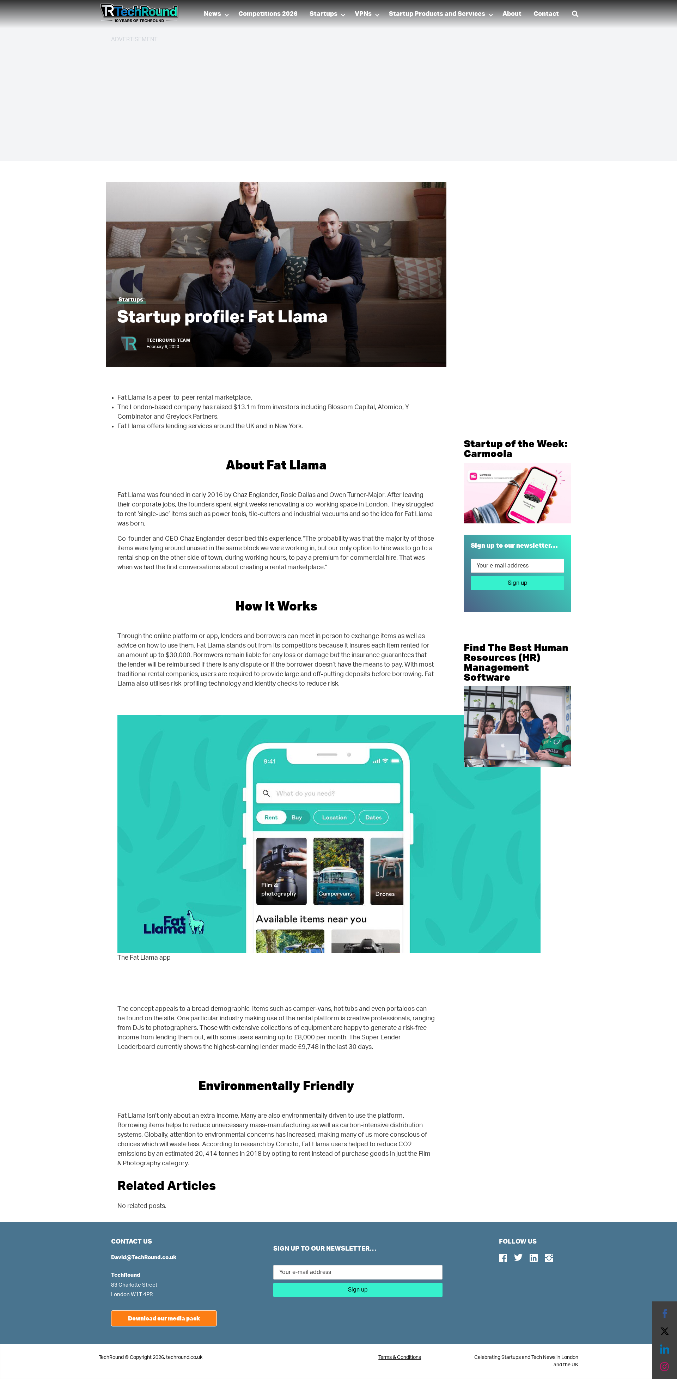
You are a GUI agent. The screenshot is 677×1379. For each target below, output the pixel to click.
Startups (323, 14)
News (212, 14)
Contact (546, 14)
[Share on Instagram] (664, 1366)
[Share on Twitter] (664, 1331)
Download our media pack (164, 1318)
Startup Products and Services (437, 14)
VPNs (363, 14)
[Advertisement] (322, 98)
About (512, 14)
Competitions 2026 (268, 14)
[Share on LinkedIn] (664, 1349)
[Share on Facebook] (664, 1313)
